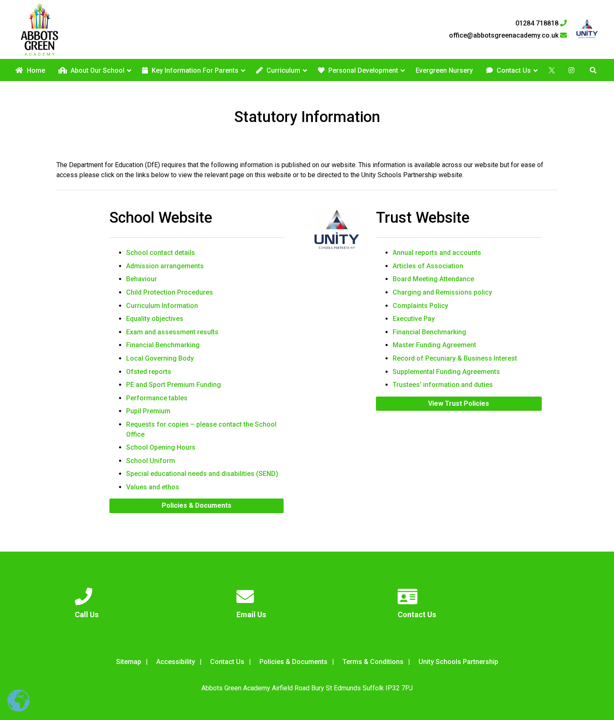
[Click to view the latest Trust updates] (587, 29)
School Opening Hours (160, 447)
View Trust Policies (458, 403)
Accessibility (175, 662)
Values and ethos (152, 487)
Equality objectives (154, 319)
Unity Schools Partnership (458, 662)
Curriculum (282, 70)
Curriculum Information (162, 306)
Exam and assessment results (172, 332)
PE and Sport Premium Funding (173, 385)
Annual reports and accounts (437, 253)
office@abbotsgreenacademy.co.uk (504, 35)
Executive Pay (414, 319)
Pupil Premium (148, 411)
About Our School (96, 70)
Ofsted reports (148, 372)
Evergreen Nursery (444, 70)
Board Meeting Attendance (433, 279)
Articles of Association (428, 266)
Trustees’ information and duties (443, 385)
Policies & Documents (196, 505)
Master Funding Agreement (434, 345)
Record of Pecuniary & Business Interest (455, 358)
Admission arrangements (165, 266)
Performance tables (157, 398)
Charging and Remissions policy (442, 292)
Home (35, 70)
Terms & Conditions (373, 662)
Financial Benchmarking (163, 345)
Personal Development (362, 70)
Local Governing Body (160, 358)
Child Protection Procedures (169, 292)
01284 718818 (537, 23)
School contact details (160, 253)
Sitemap (128, 662)
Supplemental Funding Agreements (446, 372)
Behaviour (141, 279)
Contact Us (513, 70)
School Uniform (150, 461)
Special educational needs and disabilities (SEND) (202, 474)
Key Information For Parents (194, 70)
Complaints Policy (420, 306)
